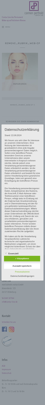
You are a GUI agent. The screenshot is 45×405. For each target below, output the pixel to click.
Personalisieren (22, 272)
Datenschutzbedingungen (22, 276)
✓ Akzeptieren (22, 258)
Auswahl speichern (22, 266)
